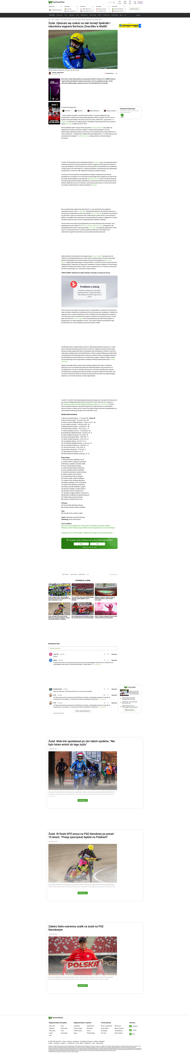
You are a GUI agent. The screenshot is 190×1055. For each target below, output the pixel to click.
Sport (93, 1043)
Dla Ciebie (52, 15)
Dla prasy (69, 1041)
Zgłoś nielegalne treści (58, 713)
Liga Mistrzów (90, 1026)
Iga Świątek (104, 1030)
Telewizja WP (70, 1043)
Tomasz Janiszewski (58, 72)
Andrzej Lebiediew (96, 127)
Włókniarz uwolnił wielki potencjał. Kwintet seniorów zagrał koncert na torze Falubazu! (88, 528)
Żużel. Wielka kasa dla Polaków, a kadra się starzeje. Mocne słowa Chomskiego (83, 617)
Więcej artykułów (129, 710)
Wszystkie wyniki (134, 9)
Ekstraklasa (77, 1026)
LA (125, 15)
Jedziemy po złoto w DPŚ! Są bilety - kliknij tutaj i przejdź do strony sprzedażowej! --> (87, 533)
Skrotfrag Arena (82, 574)
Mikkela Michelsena (93, 178)
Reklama (96, 1041)
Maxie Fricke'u (98, 225)
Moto (121, 15)
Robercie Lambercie (87, 225)
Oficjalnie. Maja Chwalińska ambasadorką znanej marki (128, 698)
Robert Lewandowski (106, 1026)
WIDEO (99, 15)
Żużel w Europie (73, 574)
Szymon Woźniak (96, 213)
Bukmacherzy (84, 15)
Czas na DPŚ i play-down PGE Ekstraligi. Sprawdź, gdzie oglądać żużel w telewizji (83, 598)
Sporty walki (93, 15)
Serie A (88, 1030)
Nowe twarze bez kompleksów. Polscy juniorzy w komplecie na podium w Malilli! (85, 525)
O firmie (64, 1041)
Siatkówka (71, 15)
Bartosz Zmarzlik (96, 256)
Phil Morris (96, 162)
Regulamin (101, 1041)
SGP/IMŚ (57, 19)
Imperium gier (99, 1043)
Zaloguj (140, 2)
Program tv (63, 1043)
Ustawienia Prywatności (86, 1041)
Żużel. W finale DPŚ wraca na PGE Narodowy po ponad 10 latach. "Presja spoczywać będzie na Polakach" (59, 618)
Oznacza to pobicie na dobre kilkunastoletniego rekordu (80, 404)
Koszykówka (114, 15)
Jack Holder (92, 227)
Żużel (77, 15)
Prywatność (76, 1041)
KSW (50, 1035)
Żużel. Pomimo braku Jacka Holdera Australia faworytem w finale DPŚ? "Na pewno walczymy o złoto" (59, 598)
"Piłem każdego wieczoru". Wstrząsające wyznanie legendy (130, 706)
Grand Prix (69, 124)
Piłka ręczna (106, 15)
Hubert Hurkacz (119, 1033)
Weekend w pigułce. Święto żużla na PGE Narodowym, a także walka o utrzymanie (105, 598)
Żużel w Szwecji (65, 574)
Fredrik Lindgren (78, 318)
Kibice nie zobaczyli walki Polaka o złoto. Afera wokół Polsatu (134, 693)
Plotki (77, 1043)
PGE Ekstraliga (90, 1033)
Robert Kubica (104, 1028)
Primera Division (78, 1030)
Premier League (78, 1028)
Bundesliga (89, 1028)
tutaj (77, 1051)
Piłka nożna (59, 15)
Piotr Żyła (103, 1033)
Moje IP (82, 1043)
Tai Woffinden (82, 211)
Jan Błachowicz (119, 1030)
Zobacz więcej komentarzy (83, 711)
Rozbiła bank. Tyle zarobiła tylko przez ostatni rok (129, 702)
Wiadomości (88, 1043)
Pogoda (50, 1043)
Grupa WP (58, 1041)
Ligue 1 (76, 1033)
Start (49, 19)
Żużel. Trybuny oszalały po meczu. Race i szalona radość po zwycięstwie (106, 617)
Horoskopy (56, 1043)
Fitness (51, 1033)
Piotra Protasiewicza (83, 136)
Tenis (65, 15)
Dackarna (94, 185)
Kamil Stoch (118, 1026)
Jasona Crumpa (103, 404)
